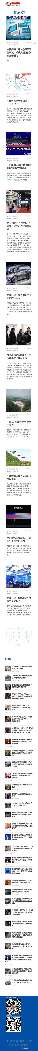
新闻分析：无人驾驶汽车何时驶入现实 (19, 296)
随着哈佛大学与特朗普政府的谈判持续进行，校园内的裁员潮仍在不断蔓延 (22, 935)
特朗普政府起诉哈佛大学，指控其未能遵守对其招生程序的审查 (22, 815)
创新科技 (15, 45)
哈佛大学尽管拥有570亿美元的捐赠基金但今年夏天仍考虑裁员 (22, 753)
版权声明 (25, 1045)
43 (29, 637)
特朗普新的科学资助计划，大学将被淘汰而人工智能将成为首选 (22, 708)
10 (13, 633)
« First (22, 629)
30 (24, 633)
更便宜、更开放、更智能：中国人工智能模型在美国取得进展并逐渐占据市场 (22, 696)
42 (24, 637)
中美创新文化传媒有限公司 (15, 1041)
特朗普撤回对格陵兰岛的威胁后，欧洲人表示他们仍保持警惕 (22, 860)
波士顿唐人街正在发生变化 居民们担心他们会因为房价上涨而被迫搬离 (22, 912)
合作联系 (18, 1045)
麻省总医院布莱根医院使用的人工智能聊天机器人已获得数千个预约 (22, 764)
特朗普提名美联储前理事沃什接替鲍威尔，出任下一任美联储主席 (22, 837)
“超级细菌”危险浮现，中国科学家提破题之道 (19, 357)
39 (8, 637)
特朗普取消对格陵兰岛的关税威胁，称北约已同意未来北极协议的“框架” (22, 871)
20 (19, 633)
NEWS (10, 45)
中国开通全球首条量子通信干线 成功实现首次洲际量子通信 (19, 52)
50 (17, 641)
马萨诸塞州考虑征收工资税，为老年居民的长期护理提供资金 (22, 946)
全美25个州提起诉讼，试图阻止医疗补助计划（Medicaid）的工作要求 (22, 719)
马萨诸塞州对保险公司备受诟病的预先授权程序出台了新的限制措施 (22, 742)
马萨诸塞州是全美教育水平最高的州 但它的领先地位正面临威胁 (22, 901)
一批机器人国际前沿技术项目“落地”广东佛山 (19, 166)
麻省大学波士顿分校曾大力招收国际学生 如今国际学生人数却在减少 (22, 971)
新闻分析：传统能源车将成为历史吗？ (19, 599)
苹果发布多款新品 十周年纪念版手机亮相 (19, 539)
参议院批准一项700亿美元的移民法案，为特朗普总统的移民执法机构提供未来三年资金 (22, 730)
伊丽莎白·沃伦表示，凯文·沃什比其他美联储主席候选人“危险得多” (22, 826)
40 (13, 637)
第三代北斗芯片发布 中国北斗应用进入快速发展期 (19, 225)
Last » (19, 645)
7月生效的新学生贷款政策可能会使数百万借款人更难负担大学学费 (22, 776)
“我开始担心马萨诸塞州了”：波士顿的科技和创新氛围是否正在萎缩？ (22, 849)
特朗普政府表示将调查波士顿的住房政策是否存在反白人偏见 (22, 924)
